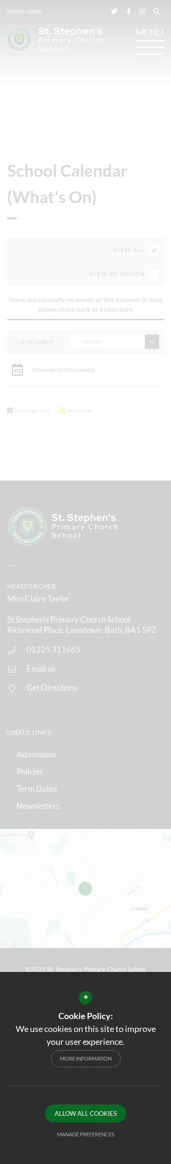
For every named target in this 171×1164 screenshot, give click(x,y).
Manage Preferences (85, 1134)
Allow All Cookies (86, 1113)
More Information (86, 1058)
